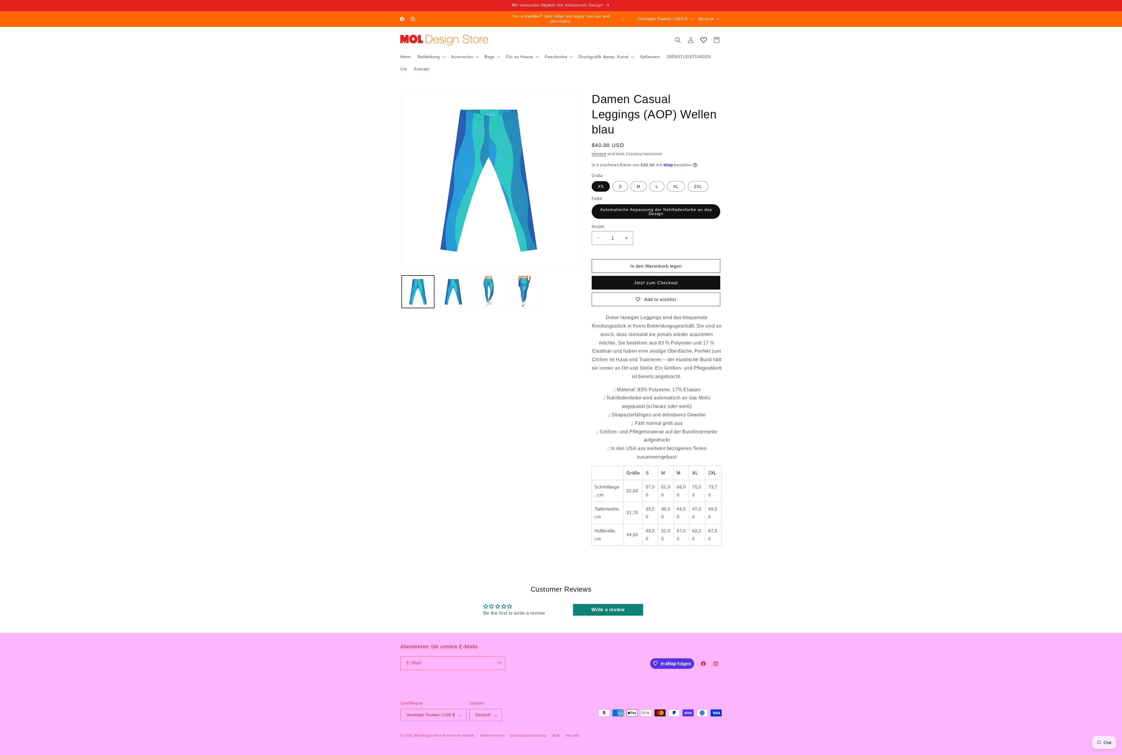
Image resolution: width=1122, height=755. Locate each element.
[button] (431, 57)
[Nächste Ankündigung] (623, 19)
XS (601, 186)
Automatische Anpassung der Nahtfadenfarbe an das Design (656, 211)
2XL (698, 186)
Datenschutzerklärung (528, 735)
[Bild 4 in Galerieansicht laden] (524, 292)
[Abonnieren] (498, 663)
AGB (556, 735)
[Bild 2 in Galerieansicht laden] (453, 292)
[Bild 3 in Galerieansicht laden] (488, 292)
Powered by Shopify (459, 735)
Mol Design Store (427, 735)
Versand (599, 154)
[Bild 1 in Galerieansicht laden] (418, 292)
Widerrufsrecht (493, 735)
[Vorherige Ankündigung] (498, 19)
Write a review (607, 609)
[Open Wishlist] (703, 40)
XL (676, 186)
